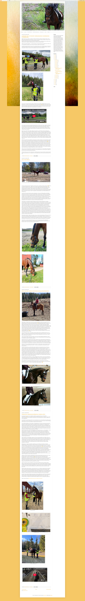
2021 (55, 79)
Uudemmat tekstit (24, 589)
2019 (55, 81)
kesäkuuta (56, 66)
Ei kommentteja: (31, 410)
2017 (55, 83)
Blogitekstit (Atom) (25, 590)
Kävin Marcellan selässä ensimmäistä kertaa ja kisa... (58, 71)
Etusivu (36, 589)
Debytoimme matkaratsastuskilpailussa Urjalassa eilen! (33, 414)
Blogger (51, 595)
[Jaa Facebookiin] (36, 155)
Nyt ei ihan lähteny (26, 159)
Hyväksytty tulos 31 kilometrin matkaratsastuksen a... (58, 68)
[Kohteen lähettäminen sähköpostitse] (34, 287)
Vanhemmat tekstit (48, 589)
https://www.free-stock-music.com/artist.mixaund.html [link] (35, 478)
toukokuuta (56, 67)
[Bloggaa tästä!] (34, 155)
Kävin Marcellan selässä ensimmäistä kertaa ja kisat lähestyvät (35, 291)
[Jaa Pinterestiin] (37, 155)
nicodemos (45, 595)
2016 (55, 84)
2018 (55, 82)
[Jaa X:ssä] (35, 155)
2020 (55, 80)
